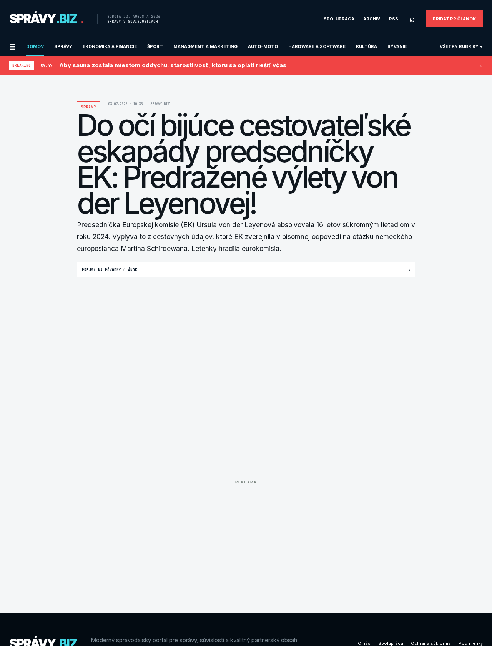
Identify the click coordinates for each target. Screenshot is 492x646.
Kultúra (366, 46)
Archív (371, 19)
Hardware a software (317, 46)
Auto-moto (263, 46)
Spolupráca (339, 19)
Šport (155, 46)
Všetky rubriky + (461, 46)
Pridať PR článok (454, 19)
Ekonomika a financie (110, 46)
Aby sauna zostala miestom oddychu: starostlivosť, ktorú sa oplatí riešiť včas (172, 65)
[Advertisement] (246, 541)
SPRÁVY (63, 46)
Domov (35, 46)
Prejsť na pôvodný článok (246, 269)
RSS (393, 19)
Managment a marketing (205, 46)
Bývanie (397, 46)
